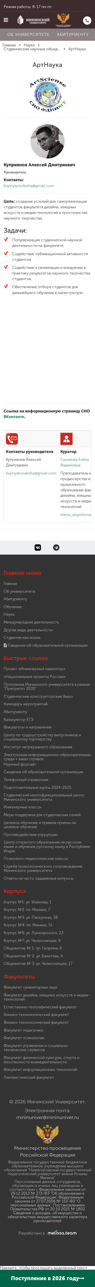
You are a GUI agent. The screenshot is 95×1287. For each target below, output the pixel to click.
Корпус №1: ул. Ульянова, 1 (27, 902)
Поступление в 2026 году (45, 1278)
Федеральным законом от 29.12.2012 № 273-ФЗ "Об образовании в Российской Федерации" (48, 1193)
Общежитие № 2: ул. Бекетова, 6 (33, 956)
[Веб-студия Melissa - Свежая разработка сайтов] (61, 1233)
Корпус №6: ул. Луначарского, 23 (33, 932)
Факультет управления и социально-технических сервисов (36, 1047)
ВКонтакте (14, 416)
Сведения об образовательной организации (47, 645)
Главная (10, 583)
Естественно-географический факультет (40, 1007)
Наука (9, 614)
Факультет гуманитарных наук (30, 987)
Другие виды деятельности (28, 630)
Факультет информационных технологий (40, 1069)
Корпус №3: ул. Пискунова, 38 (31, 917)
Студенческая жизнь (22, 637)
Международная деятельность (31, 622)
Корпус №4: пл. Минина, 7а (28, 925)
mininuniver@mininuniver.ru (47, 1117)
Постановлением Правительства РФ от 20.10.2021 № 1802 (47, 1207)
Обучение (13, 606)
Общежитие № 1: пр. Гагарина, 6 (33, 948)
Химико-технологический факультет (36, 1014)
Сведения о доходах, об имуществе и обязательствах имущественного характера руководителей (47, 1217)
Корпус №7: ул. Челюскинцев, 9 (32, 940)
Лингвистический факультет (29, 1077)
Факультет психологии (24, 1037)
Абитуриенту (73, 34)
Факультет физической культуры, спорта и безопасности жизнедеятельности (41, 1059)
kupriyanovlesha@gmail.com (29, 185)
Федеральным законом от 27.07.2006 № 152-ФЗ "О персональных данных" (47, 1201)
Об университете (28, 34)
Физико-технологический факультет (36, 1022)
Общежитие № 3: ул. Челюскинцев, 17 (38, 963)
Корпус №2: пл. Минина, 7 (27, 909)
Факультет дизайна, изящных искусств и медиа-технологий (47, 997)
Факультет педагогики (23, 1030)
